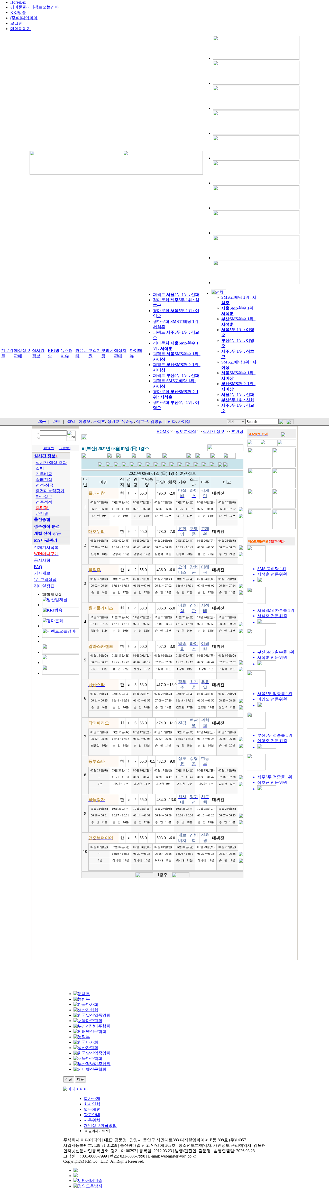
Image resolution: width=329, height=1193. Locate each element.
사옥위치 (92, 1120)
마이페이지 (20, 28)
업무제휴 (92, 1109)
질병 (40, 468)
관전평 (42, 513)
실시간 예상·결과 (51, 462)
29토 (57, 421)
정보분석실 (186, 431)
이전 (68, 1079)
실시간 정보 (213, 431)
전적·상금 (44, 485)
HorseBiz (18, 2)
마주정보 (44, 496)
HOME (163, 431)
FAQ (38, 566)
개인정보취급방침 (100, 1125)
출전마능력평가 (50, 491)
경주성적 (44, 502)
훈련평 (237, 431)
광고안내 (92, 1115)
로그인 (16, 23)
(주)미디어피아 (24, 18)
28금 (42, 421)
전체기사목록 (46, 547)
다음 (80, 1079)
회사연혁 (92, 1104)
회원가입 (48, 448)
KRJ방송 (18, 12)
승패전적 (44, 479)
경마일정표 (44, 586)
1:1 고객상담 (45, 579)
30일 (71, 421)
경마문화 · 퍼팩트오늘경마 (34, 7)
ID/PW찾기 (64, 448)
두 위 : (237, 394)
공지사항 (42, 560)
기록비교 (44, 474)
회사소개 (92, 1098)
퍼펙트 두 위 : (176, 294)
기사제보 (42, 573)
